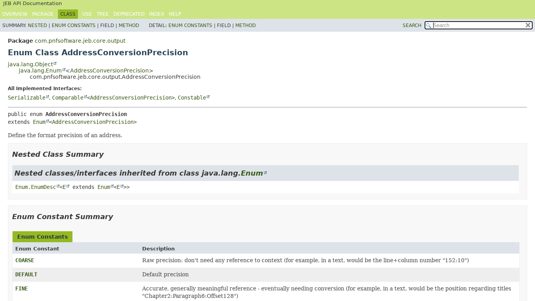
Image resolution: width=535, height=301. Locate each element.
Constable (192, 97)
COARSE (24, 260)
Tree (103, 14)
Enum (39, 122)
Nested (37, 25)
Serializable (26, 97)
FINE (21, 288)
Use (87, 14)
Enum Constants (74, 25)
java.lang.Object (30, 64)
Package (43, 14)
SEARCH (412, 25)
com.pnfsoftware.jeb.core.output (80, 41)
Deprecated (129, 14)
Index (156, 14)
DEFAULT (26, 274)
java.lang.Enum (40, 70)
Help (175, 14)
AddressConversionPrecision (109, 70)
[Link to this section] (109, 154)
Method (129, 25)
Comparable (67, 97)
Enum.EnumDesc (35, 187)
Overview (14, 14)
